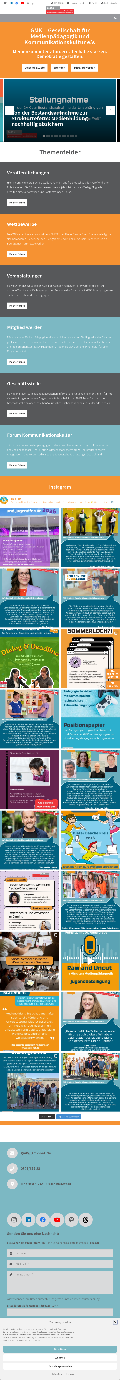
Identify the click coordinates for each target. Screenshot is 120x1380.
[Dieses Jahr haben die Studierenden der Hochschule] (29, 658)
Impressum (70, 1374)
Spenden (113, 686)
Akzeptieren (60, 1349)
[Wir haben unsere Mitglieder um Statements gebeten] (90, 1021)
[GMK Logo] (60, 10)
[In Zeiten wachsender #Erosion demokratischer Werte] (90, 1082)
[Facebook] (17, 3)
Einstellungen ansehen (60, 1366)
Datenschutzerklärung (86, 1299)
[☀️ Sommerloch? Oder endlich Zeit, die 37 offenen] (90, 658)
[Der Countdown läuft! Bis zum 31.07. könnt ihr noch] (90, 840)
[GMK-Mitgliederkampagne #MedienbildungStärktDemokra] (29, 598)
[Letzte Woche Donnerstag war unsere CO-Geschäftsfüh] (29, 1082)
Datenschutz (57, 1374)
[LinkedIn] (11, 3)
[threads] (32, 4)
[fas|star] (86, 1220)
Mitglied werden (113, 675)
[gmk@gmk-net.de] (14, 1153)
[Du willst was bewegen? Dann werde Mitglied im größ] (90, 598)
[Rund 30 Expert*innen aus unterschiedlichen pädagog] (29, 961)
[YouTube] (22, 3)
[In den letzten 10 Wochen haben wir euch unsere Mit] (90, 537)
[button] (115, 1322)
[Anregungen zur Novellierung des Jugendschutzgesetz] (90, 719)
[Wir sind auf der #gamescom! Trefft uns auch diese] (29, 537)
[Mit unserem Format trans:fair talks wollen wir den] (29, 900)
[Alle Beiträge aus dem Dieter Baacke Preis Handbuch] (29, 779)
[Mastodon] (28, 3)
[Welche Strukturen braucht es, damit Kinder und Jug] (90, 961)
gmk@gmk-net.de (36, 1153)
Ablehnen (60, 1357)
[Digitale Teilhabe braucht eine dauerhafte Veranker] (29, 1021)
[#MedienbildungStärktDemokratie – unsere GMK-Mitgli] (29, 719)
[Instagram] (5, 3)
